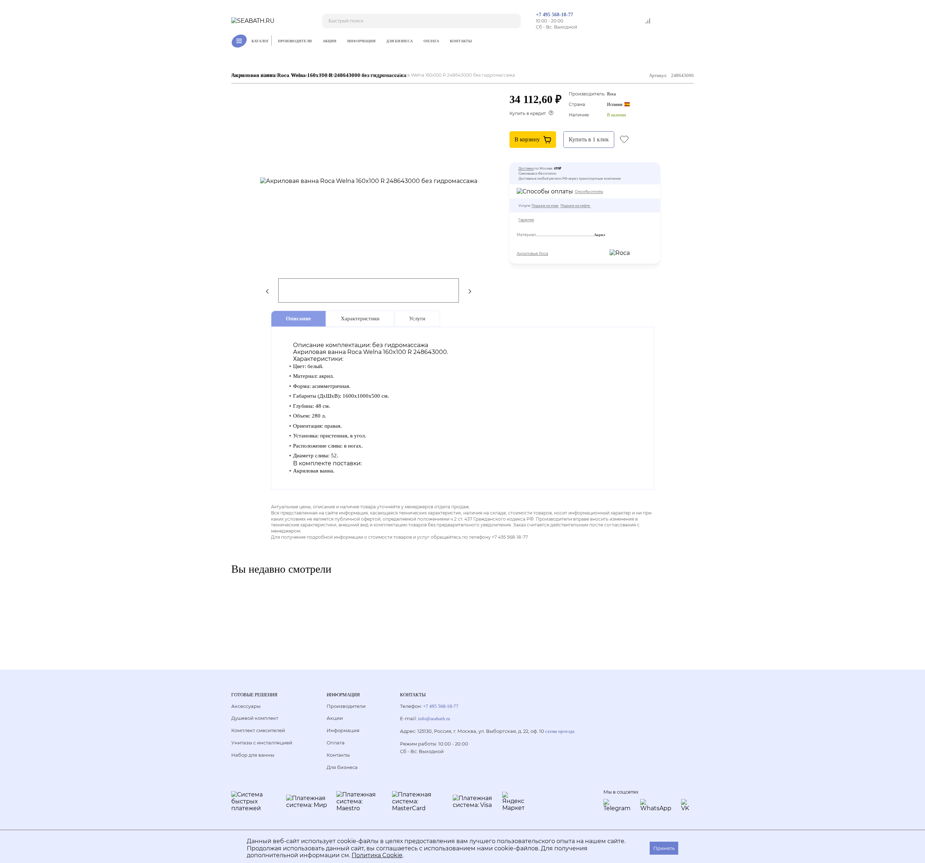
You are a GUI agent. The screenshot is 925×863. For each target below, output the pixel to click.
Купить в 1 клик (589, 139)
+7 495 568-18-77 (554, 14)
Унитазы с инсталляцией (261, 742)
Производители (295, 41)
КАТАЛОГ (260, 41)
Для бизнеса (399, 41)
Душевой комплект (254, 718)
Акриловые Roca (532, 253)
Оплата (431, 41)
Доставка (526, 168)
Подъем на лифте (575, 206)
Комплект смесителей (258, 730)
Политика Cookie (377, 855)
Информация (361, 41)
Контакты (461, 41)
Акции (329, 41)
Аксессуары (246, 706)
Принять (664, 848)
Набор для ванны (252, 755)
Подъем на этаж (545, 206)
